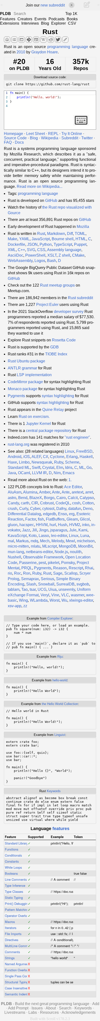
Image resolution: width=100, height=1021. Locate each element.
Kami (82, 530)
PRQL (26, 568)
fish (41, 519)
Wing (23, 600)
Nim (57, 473)
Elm (59, 467)
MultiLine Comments (19, 946)
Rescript (76, 568)
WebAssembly (20, 261)
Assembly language (64, 250)
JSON (32, 244)
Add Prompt (18, 1008)
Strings (10, 958)
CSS (41, 250)
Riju (60, 656)
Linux (69, 451)
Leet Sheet (35, 134)
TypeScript (63, 244)
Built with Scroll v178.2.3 (50, 1019)
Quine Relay (53, 410)
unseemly (66, 589)
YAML (24, 239)
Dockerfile (16, 244)
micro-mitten (18, 546)
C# (45, 457)
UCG (42, 589)
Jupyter (32, 424)
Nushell (14, 557)
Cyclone (57, 457)
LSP (20, 375)
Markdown (56, 234)
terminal (21, 39)
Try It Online (71, 134)
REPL (53, 134)
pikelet (53, 563)
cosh (76, 503)
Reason (60, 568)
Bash (51, 261)
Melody (57, 541)
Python (46, 244)
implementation (38, 375)
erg (72, 514)
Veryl (45, 595)
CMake (78, 255)
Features (7, 19)
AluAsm (14, 492)
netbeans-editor (39, 552)
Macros (10, 921)
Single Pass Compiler (20, 976)
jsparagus (58, 530)
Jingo (43, 530)
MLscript (49, 546)
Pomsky (68, 563)
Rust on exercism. (34, 417)
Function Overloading (19, 970)
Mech (45, 541)
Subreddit (69, 138)
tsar (33, 589)
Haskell (86, 457)
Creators (24, 19)
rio (10, 573)
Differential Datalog (24, 514)
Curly (23, 509)
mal (11, 541)
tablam (13, 589)
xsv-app (14, 606)
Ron (26, 573)
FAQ (8, 142)
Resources (49, 1012)
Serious (47, 579)
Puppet (80, 244)
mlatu (35, 546)
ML (81, 467)
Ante (56, 492)
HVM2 (74, 525)
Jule (72, 530)
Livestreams (14, 1012)
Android (14, 457)
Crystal (48, 467)
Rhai (89, 568)
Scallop (70, 573)
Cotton (88, 503)
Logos (39, 261)
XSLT (52, 255)
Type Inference (15, 885)
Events (40, 19)
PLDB (5, 14)
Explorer (58, 23)
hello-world (59, 680)
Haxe (12, 462)
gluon (12, 525)
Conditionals (13, 855)
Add (95, 1004)
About (51, 1008)
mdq (34, 541)
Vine (55, 595)
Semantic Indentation (19, 994)
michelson (86, 541)
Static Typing (14, 897)
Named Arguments (18, 964)
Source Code (15, 138)
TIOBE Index (56, 354)
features (60, 828)
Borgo (49, 498)
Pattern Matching (17, 909)
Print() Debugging (17, 903)
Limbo (24, 462)
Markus (22, 541)
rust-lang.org (18, 444)
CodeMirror (17, 382)
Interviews (30, 23)
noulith (76, 552)
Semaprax (30, 579)
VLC (65, 595)
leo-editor (59, 536)
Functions (11, 849)
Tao (24, 589)
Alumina (30, 492)
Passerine (28, 563)
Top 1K (71, 14)
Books (72, 19)
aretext (77, 492)
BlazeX (35, 498)
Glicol (85, 519)
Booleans (11, 873)
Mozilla (83, 227)
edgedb (49, 514)
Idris (68, 467)
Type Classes (14, 891)
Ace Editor (73, 487)
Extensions (9, 23)
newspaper (36, 39)
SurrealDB (65, 584)
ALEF (36, 457)
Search (65, 1008)
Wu (64, 600)
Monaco (15, 389)
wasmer (77, 595)
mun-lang (16, 552)
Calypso (87, 498)
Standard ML (19, 467)
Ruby (58, 462)
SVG (31, 250)
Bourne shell (63, 239)
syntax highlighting (58, 396)
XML (12, 250)
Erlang (72, 457)
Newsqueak (42, 462)
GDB (54, 347)
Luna (84, 536)
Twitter (87, 138)
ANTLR (14, 368)
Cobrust (47, 503)
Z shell (64, 255)
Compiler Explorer (59, 618)
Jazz (26, 530)
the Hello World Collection (60, 704)
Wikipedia (49, 138)
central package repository (48, 431)
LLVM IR (39, 473)
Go (89, 467)
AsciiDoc (15, 255)
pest (42, 563)
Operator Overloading (19, 915)
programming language (67, 47)
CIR (34, 503)
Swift (36, 467)
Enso (62, 514)
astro (12, 498)
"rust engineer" (77, 437)
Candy (13, 503)
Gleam (72, 519)
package (35, 382)
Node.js (61, 552)
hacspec (26, 525)
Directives (11, 939)
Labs (32, 1012)
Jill (34, 530)
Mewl (70, 541)
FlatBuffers (55, 519)
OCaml (24, 473)
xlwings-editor (81, 600)
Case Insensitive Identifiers (23, 988)
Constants (12, 861)
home (7, 39)
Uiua (52, 589)
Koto (33, 536)
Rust (50, 31)
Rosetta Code (64, 340)
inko (85, 525)
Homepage (13, 134)
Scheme (72, 462)
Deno (87, 509)
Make (12, 239)
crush (12, 509)
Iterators (10, 927)
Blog (45, 23)
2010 (21, 52)
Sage (57, 573)
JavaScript (41, 239)
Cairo (61, 498)
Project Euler (47, 305)
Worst (54, 600)
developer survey (68, 312)
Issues (37, 1008)
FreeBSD (84, 451)
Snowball (46, 584)
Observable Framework (43, 557)
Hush (62, 525)
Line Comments (16, 879)
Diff (70, 234)
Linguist (59, 735)
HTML (80, 239)
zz (25, 606)
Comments (12, 952)
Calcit (73, 498)
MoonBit (85, 546)
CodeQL (63, 503)
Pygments (16, 396)
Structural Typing (16, 982)
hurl (53, 525)
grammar (29, 368)
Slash (31, 584)
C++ (21, 250)
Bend (22, 498)
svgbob (82, 584)
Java (12, 473)
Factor (30, 519)
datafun (74, 509)
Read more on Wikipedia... (39, 186)
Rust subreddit (80, 298)
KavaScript (17, 536)
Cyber (35, 509)
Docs (19, 142)
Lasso (44, 536)
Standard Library (16, 843)
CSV (72, 23)
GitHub (51, 200)
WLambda (39, 600)
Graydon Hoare (44, 52)
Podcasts (57, 19)
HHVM (42, 525)
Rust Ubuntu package (26, 361)
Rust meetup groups (57, 285)
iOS (26, 457)
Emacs (69, 473)
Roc (17, 573)
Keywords (54, 791)
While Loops (13, 867)
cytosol (48, 509)
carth (25, 503)
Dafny (61, 509)
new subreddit (53, 5)
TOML (80, 234)
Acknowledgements (79, 1012)
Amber (44, 492)
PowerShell (35, 255)
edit (65, 39)
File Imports (13, 933)
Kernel (45, 424)
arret (89, 492)
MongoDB (67, 546)
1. (70, 480)
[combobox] (38, 14)
